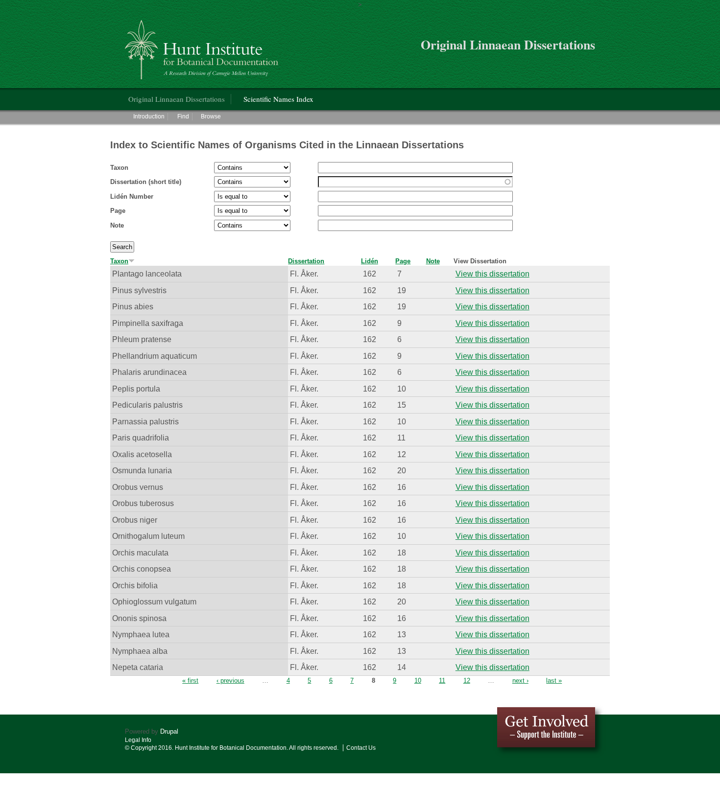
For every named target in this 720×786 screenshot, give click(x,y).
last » (554, 680)
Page (117, 210)
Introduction (149, 116)
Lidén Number (131, 196)
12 (466, 680)
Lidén (369, 261)
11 (442, 680)
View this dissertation (492, 273)
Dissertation (306, 261)
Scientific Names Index (278, 99)
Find (183, 116)
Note (117, 225)
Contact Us (361, 747)
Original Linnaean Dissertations (176, 99)
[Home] (203, 45)
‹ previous (230, 680)
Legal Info (138, 740)
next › (520, 680)
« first (190, 680)
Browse (211, 116)
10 (417, 680)
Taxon (119, 167)
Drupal (169, 731)
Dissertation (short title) (145, 181)
